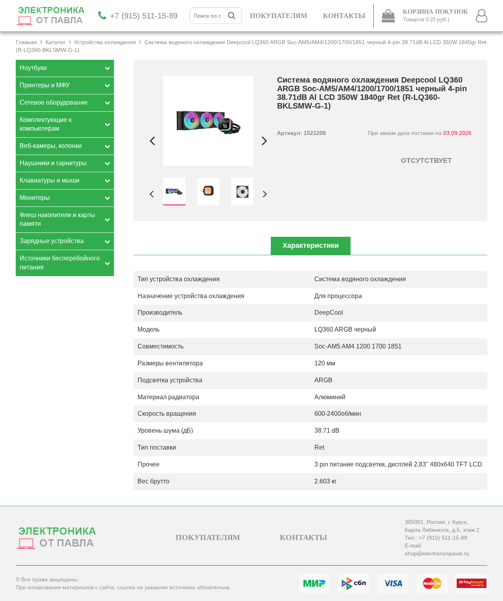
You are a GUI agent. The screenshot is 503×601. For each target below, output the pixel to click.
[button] (264, 140)
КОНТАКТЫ (344, 16)
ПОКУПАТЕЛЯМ (278, 16)
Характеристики (311, 245)
